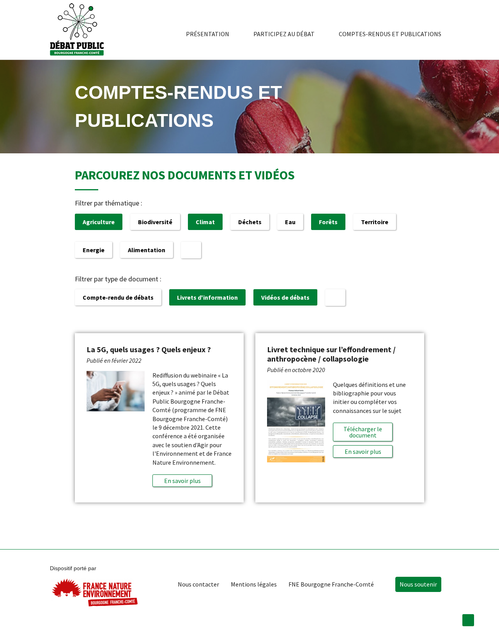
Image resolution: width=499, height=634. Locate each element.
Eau (290, 222)
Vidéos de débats (285, 297)
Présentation (207, 34)
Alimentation (146, 250)
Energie (93, 250)
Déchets (250, 222)
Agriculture (99, 222)
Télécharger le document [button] (362, 432)
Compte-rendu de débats (118, 297)
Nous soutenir (418, 584)
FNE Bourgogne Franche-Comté (331, 584)
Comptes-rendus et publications (390, 34)
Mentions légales (254, 584)
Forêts (328, 222)
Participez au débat (284, 34)
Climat (205, 222)
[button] (182, 480)
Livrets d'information (207, 297)
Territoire (374, 222)
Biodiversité (155, 222)
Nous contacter (198, 584)
